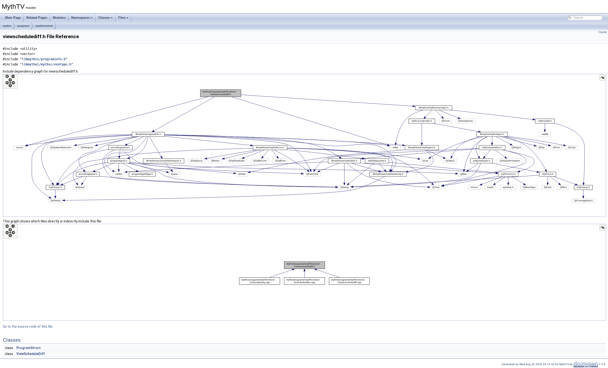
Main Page (13, 17)
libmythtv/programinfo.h (44, 59)
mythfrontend (44, 25)
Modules (59, 17)
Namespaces (80, 17)
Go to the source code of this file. (28, 326)
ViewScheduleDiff (30, 354)
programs (23, 25)
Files (121, 17)
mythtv (7, 25)
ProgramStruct (28, 348)
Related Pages (36, 17)
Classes (104, 17)
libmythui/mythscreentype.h (46, 64)
